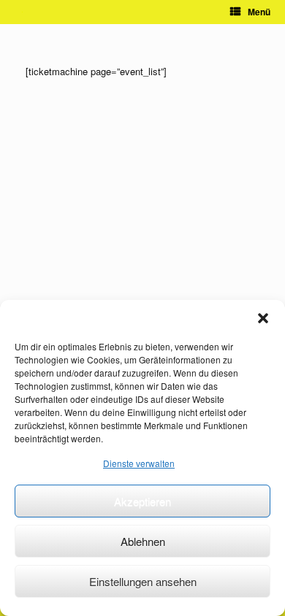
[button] (263, 318)
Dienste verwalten (139, 463)
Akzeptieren (142, 501)
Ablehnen (143, 541)
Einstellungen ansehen (143, 581)
